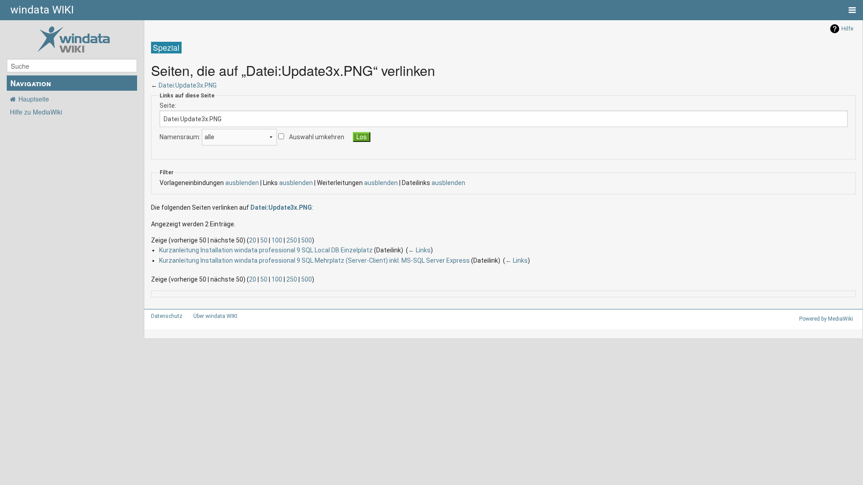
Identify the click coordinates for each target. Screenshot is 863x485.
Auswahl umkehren (316, 137)
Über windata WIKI (215, 316)
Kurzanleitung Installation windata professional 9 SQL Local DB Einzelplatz (266, 250)
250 (291, 240)
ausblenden (242, 182)
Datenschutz (166, 316)
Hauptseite (33, 98)
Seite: (168, 105)
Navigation (30, 83)
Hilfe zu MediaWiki (36, 111)
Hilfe (847, 29)
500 (306, 240)
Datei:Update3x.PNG (188, 85)
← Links (419, 250)
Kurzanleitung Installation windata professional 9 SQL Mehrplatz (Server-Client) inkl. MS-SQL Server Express (314, 260)
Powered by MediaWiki (826, 319)
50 (263, 240)
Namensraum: (180, 137)
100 (276, 240)
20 (252, 240)
